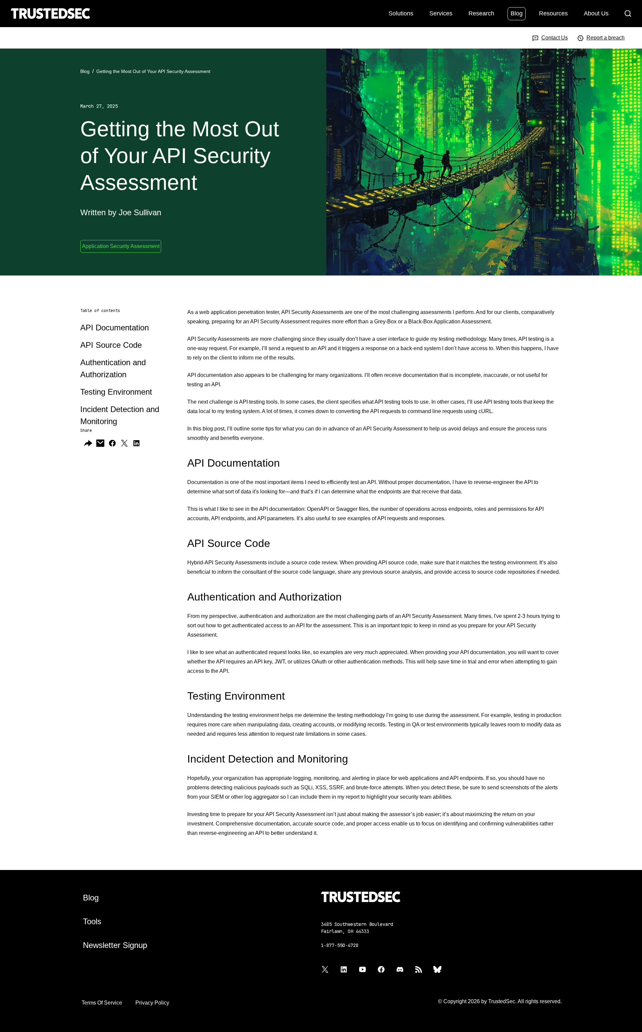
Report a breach (605, 38)
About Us (596, 13)
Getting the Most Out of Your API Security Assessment (153, 71)
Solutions (401, 13)
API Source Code (111, 344)
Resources (553, 13)
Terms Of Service (102, 1003)
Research (481, 13)
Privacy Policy (152, 1003)
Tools (92, 921)
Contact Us (554, 38)
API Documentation (114, 327)
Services (440, 13)
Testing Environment (116, 391)
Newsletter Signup (115, 945)
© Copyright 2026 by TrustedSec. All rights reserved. (500, 1001)
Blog (517, 13)
